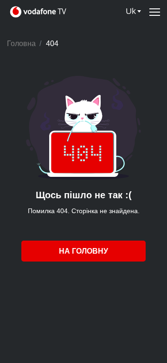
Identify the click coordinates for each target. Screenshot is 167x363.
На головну (83, 251)
